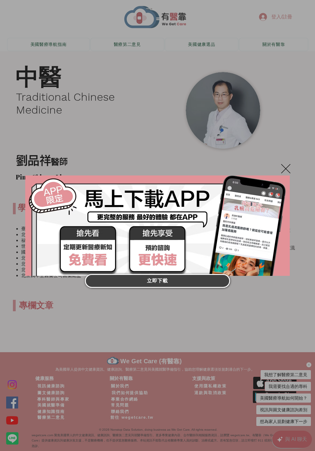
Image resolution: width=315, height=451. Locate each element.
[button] (285, 168)
